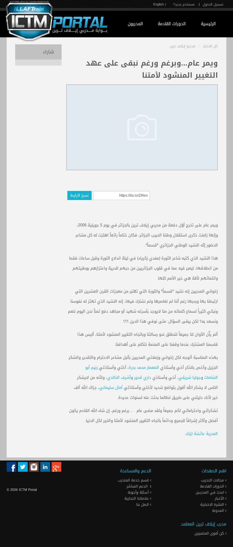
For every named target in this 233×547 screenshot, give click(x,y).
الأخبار (220, 498)
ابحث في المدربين (210, 492)
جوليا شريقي (189, 377)
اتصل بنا (143, 504)
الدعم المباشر (137, 486)
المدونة (218, 510)
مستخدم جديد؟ (183, 4)
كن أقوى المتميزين (209, 533)
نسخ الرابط (79, 195)
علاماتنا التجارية (137, 498)
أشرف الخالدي (119, 377)
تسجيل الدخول (213, 4)
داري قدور (142, 377)
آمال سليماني (111, 387)
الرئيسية (208, 24)
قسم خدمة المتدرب (134, 480)
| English (159, 4)
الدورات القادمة (172, 24)
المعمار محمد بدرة (144, 367)
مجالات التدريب (213, 480)
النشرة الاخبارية (212, 504)
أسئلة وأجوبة (139, 492)
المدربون (135, 24)
